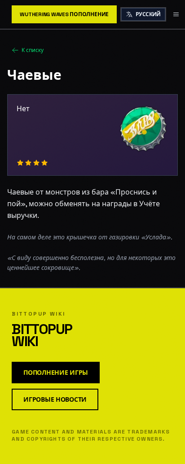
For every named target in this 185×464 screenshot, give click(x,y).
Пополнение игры (55, 373)
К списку (33, 50)
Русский (148, 14)
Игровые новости (55, 399)
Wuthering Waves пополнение (64, 14)
